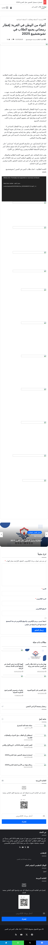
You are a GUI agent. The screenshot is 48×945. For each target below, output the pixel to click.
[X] (25, 847)
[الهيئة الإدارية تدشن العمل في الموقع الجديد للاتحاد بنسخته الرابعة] (12, 655)
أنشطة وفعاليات (33, 19)
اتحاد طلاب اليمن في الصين (13, 929)
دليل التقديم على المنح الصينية (36, 690)
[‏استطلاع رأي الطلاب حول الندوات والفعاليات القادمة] (40, 738)
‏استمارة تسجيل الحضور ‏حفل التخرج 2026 (29, 2)
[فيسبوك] (28, 847)
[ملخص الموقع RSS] (20, 847)
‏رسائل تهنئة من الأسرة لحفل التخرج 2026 (18, 765)
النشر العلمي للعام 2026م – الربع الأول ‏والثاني (17, 745)
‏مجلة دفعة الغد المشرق (24, 725)
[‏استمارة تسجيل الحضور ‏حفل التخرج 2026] (40, 758)
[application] (24, 188)
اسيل (44, 871)
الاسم (44, 589)
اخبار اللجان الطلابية (34, 532)
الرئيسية (41, 19)
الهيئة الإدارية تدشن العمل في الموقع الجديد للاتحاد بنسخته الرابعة (13, 666)
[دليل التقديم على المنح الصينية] (35, 681)
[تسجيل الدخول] (11, 8)
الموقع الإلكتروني (41, 609)
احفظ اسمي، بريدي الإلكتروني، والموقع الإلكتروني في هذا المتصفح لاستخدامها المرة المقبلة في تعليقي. (26, 622)
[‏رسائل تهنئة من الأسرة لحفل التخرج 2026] (40, 768)
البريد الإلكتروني (40, 599)
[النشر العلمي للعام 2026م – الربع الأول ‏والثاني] (40, 748)
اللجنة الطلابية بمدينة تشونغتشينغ (35, 39)
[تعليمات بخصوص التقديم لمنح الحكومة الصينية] (12, 681)
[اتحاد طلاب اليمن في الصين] (37, 7)
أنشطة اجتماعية (21, 19)
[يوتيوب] (22, 847)
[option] (24, 534)
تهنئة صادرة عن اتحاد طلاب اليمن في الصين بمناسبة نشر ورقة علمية (35, 666)
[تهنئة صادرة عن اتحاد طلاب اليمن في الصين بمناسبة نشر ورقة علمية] (35, 655)
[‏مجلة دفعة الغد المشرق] (40, 728)
